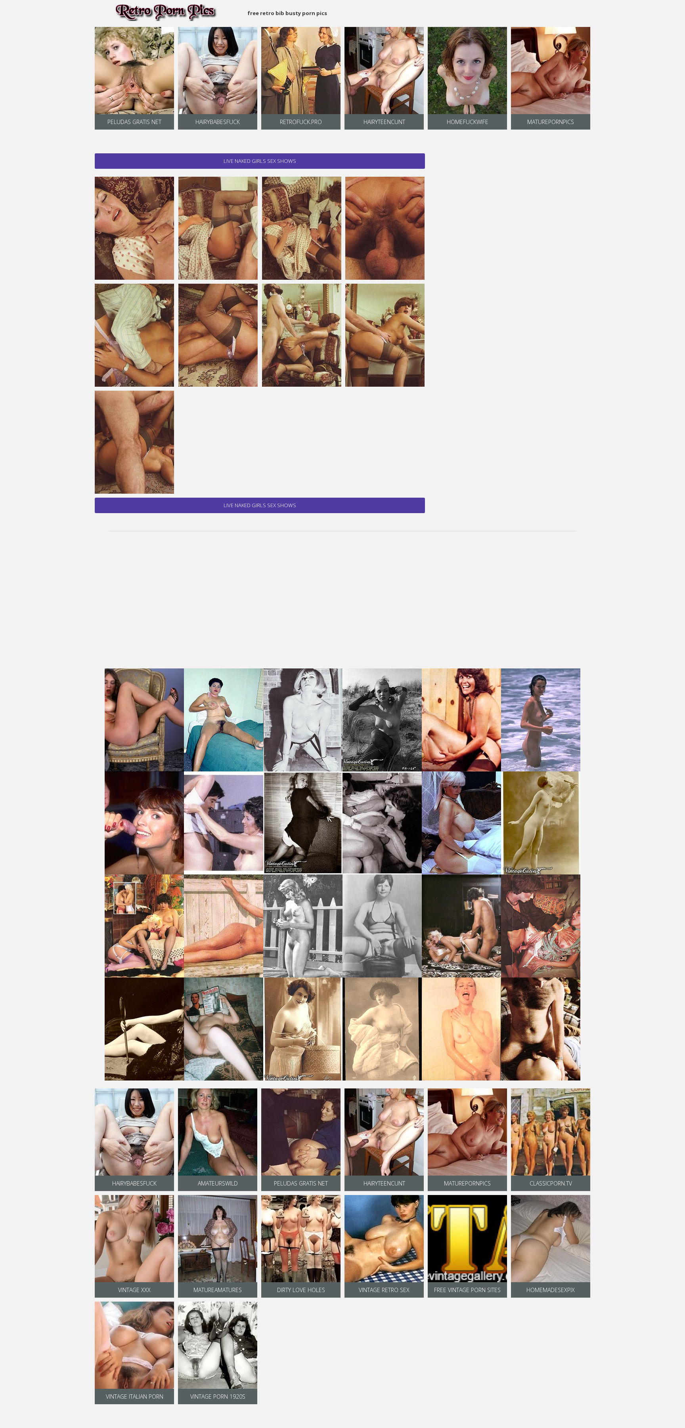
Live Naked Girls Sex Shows (260, 160)
